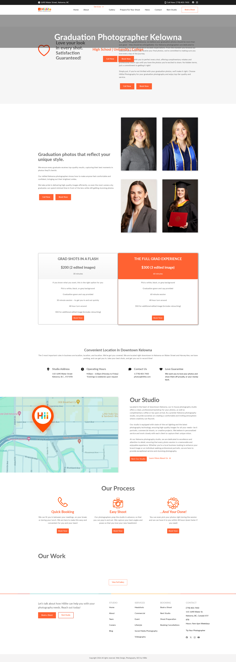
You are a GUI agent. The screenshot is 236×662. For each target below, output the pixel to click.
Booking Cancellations (169, 625)
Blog (111, 631)
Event (137, 619)
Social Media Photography (146, 631)
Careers (112, 625)
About (112, 613)
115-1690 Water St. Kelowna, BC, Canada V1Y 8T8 (197, 616)
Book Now (78, 318)
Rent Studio (165, 613)
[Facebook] (193, 2)
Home (111, 607)
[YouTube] (199, 637)
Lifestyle (138, 625)
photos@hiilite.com (142, 377)
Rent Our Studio (138, 459)
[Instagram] (197, 2)
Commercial (140, 613)
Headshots (139, 607)
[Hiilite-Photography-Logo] (44, 10)
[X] (191, 637)
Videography (140, 637)
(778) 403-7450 (192, 608)
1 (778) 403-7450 (141, 374)
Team (111, 619)
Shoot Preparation (168, 619)
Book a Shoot (166, 607)
